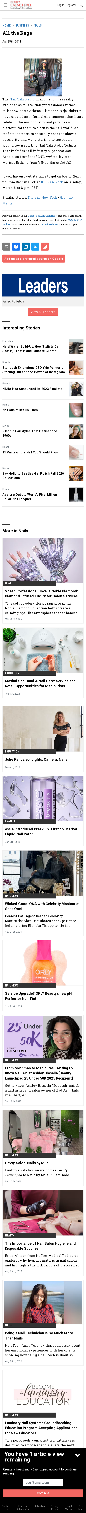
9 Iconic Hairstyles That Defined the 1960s (29, 433)
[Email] (6, 247)
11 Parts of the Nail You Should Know (30, 452)
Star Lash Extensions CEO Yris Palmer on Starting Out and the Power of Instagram (33, 370)
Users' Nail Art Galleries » (42, 215)
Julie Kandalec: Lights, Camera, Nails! (36, 759)
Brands (6, 362)
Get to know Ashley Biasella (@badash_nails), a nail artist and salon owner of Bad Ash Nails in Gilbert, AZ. (42, 1090)
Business (22, 25)
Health (6, 447)
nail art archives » (50, 224)
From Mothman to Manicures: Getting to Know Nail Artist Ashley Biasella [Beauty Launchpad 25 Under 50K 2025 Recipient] (39, 1073)
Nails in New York (42, 197)
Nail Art (6, 468)
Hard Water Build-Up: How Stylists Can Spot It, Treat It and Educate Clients (31, 349)
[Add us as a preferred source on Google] (45, 247)
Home (6, 25)
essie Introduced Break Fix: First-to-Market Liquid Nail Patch (41, 831)
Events (6, 383)
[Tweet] (35, 247)
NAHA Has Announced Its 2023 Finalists (32, 389)
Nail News (12, 895)
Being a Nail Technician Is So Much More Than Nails (39, 1335)
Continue (43, 1493)
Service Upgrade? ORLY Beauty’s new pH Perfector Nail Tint (38, 995)
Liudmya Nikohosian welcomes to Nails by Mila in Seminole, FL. (40, 1172)
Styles (5, 425)
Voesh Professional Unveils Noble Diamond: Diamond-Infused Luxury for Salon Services (41, 593)
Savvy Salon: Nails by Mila (27, 1163)
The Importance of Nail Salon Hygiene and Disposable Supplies (40, 1245)
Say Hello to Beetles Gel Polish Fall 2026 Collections (33, 476)
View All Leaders (43, 312)
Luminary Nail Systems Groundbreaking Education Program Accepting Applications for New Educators (41, 1428)
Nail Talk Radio (21, 99)
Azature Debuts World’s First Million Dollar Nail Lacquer (29, 497)
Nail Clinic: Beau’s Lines (20, 410)
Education (8, 341)
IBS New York (52, 182)
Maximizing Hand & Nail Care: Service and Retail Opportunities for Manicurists (40, 683)
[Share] (16, 247)
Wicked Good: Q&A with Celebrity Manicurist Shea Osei (42, 906)
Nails (38, 25)
